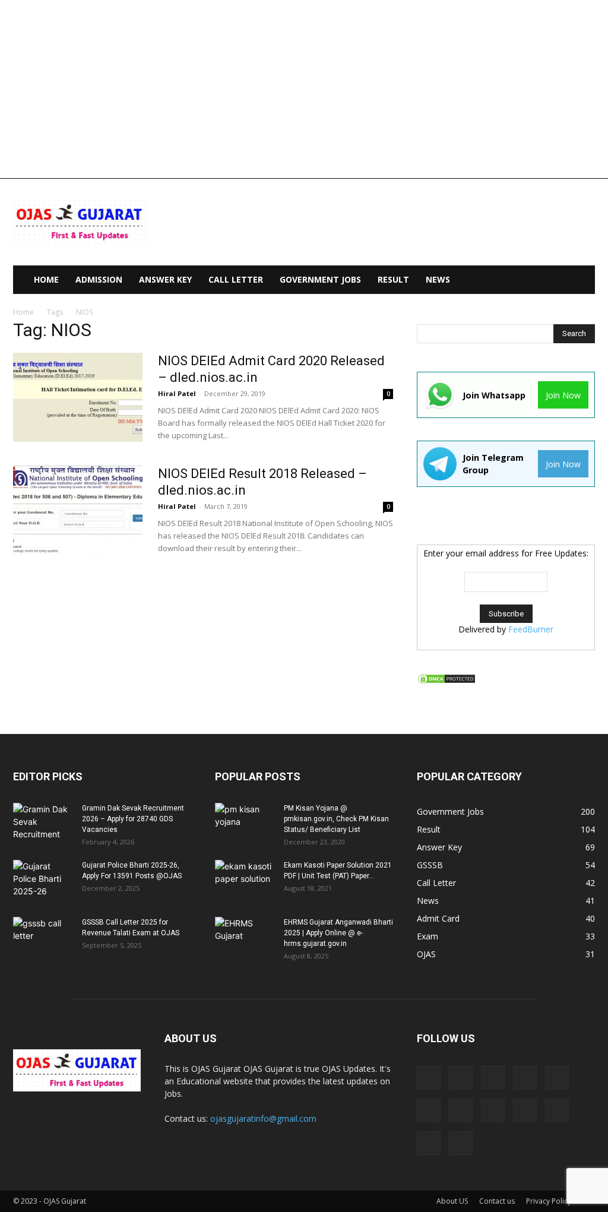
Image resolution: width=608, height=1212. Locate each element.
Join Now (563, 395)
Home (23, 312)
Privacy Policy (548, 1201)
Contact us (497, 1201)
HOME (46, 279)
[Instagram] (493, 1077)
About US (452, 1201)
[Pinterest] (493, 1110)
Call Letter (235, 279)
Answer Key (165, 279)
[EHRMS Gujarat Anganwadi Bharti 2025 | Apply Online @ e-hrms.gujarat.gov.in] (244, 937)
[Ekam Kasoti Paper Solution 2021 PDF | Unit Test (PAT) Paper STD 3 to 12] (244, 880)
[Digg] (429, 1078)
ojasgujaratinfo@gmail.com (263, 1118)
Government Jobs (320, 279)
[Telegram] (557, 1110)
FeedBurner (530, 629)
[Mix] (429, 1110)
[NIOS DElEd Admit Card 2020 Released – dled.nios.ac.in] (77, 397)
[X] (461, 1143)
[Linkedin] (525, 1078)
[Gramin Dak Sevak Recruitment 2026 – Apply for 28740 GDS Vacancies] (42, 823)
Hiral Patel (177, 393)
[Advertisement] (304, 89)
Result (393, 279)
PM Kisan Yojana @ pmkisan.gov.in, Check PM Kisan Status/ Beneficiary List (336, 819)
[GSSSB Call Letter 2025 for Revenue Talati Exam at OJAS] (42, 937)
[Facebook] (461, 1078)
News (438, 279)
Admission (98, 279)
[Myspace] (461, 1110)
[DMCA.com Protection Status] (446, 681)
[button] (580, 280)
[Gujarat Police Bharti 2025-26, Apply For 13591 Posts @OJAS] (42, 880)
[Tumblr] (429, 1143)
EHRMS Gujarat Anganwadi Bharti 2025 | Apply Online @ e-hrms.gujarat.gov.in (338, 933)
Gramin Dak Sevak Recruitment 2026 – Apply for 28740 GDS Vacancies (133, 819)
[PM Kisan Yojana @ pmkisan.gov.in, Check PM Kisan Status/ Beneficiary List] (244, 823)
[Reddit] (525, 1110)
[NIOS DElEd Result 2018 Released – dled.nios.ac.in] (77, 510)
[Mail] (557, 1078)
